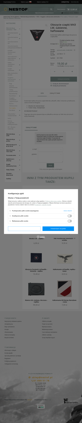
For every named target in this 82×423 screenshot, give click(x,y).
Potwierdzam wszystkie (58, 229)
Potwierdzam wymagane (24, 229)
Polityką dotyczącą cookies (54, 201)
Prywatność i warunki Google (42, 204)
